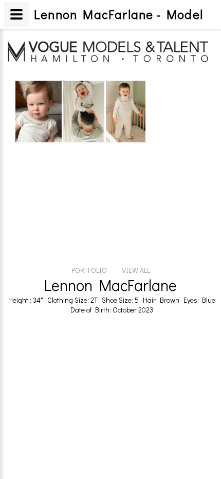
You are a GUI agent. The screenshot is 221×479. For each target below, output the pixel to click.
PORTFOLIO (89, 270)
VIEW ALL (136, 270)
